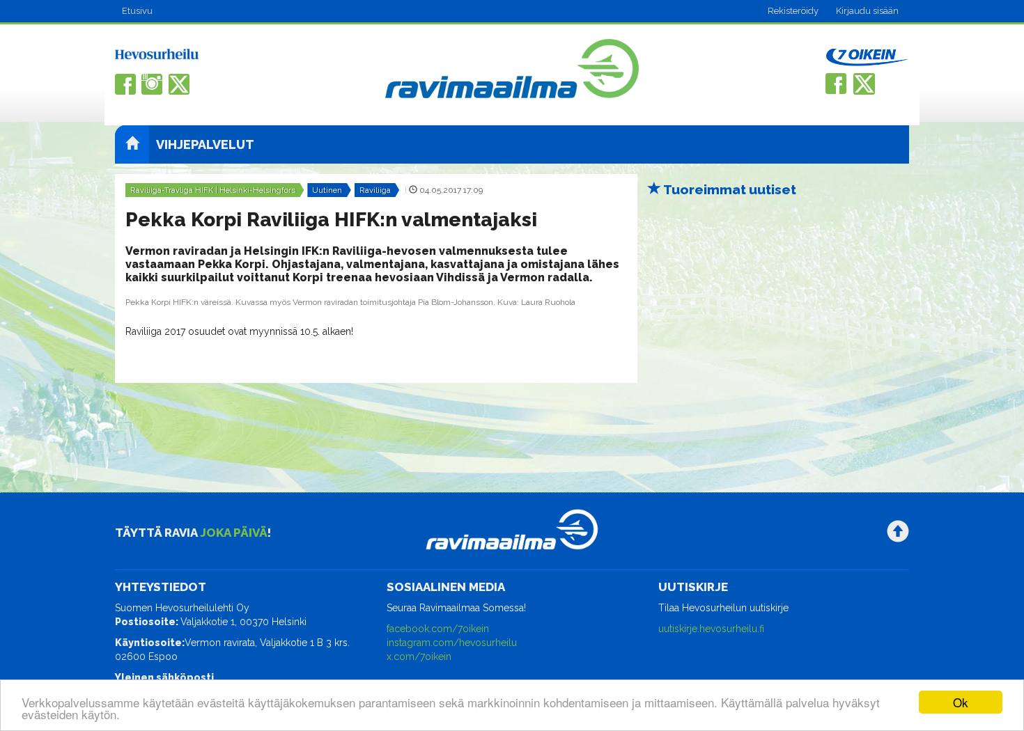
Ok (960, 702)
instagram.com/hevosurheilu (452, 642)
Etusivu (137, 11)
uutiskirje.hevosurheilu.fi (711, 628)
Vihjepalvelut (205, 144)
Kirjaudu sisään (867, 11)
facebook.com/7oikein (438, 628)
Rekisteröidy (793, 11)
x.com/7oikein (419, 656)
